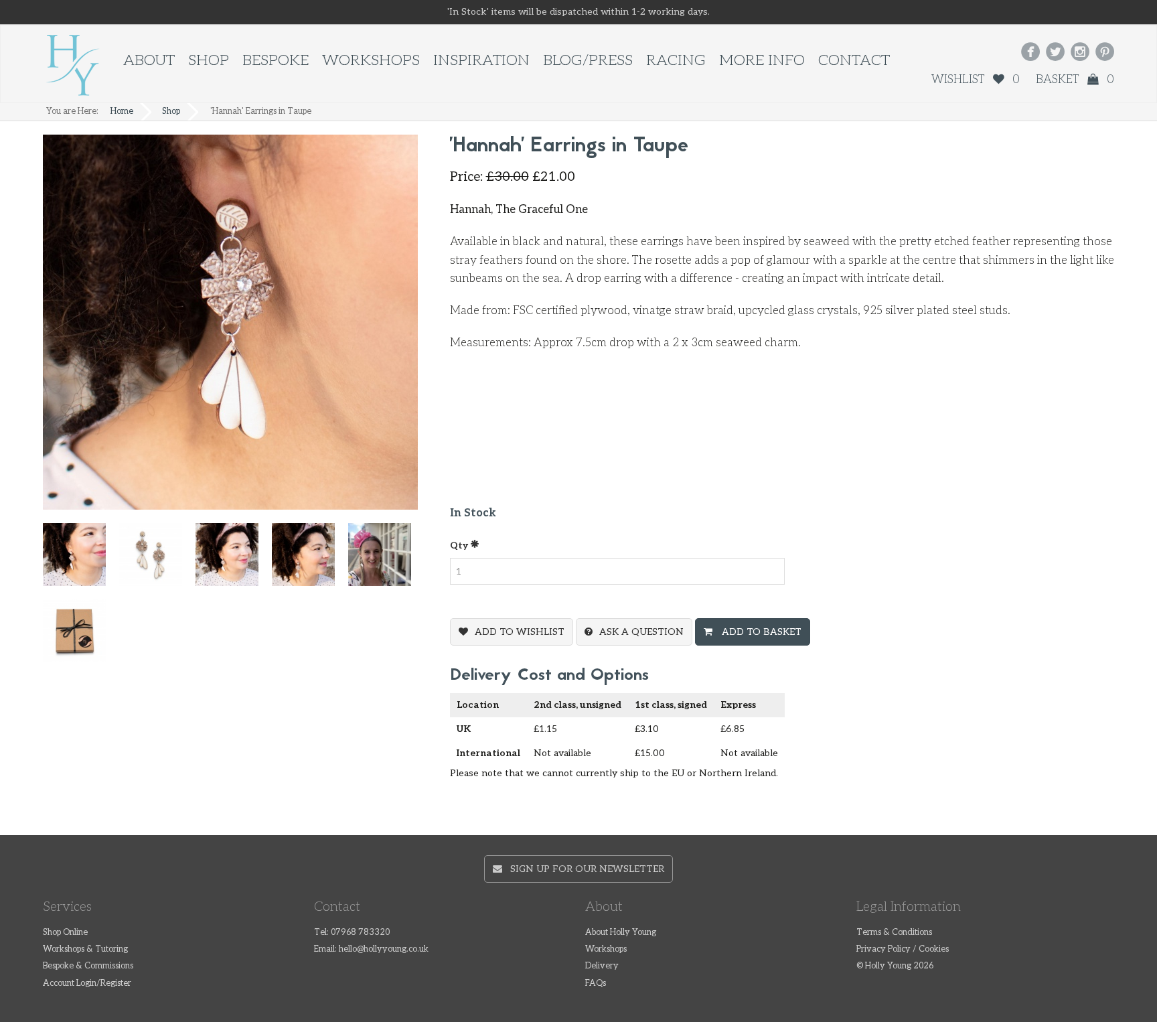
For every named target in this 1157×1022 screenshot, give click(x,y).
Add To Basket (760, 632)
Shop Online (65, 933)
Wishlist (975, 79)
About (149, 61)
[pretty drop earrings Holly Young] (157, 561)
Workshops (371, 61)
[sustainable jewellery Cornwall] (310, 561)
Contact (854, 61)
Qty (460, 545)
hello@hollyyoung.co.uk (384, 949)
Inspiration (481, 61)
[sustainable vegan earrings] (234, 561)
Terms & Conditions (894, 933)
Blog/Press (588, 61)
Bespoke (275, 61)
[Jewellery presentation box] (81, 637)
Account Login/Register (87, 983)
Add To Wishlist (519, 632)
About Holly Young (620, 933)
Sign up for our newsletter (583, 869)
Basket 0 (1075, 79)
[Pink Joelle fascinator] (386, 561)
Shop (208, 61)
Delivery (602, 966)
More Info (762, 61)
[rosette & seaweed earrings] (81, 561)
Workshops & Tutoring (85, 949)
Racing (676, 61)
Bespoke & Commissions (88, 966)
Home (121, 111)
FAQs (595, 983)
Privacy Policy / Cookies (902, 949)
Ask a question (641, 632)
